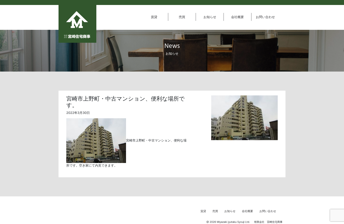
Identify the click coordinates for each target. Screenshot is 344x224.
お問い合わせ (265, 17)
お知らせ (209, 17)
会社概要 (237, 17)
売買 (182, 17)
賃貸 (154, 17)
